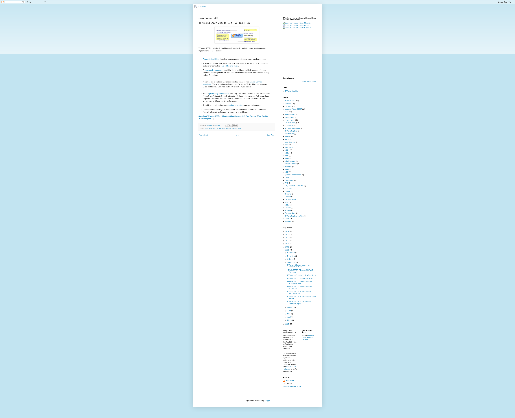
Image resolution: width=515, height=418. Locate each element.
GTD (286, 112)
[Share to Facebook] (233, 125)
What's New (289, 134)
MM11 (287, 153)
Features (288, 104)
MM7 (287, 156)
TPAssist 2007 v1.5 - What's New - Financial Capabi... (299, 303)
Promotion (289, 189)
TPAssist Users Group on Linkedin (308, 337)
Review (287, 191)
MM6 (287, 169)
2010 (287, 244)
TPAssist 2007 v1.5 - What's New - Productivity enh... (299, 282)
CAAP (287, 178)
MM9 (287, 172)
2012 (287, 238)
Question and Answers (293, 175)
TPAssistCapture (291, 131)
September (291, 262)
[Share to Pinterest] (236, 125)
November (291, 256)
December (291, 253)
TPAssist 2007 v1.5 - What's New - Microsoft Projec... (299, 292)
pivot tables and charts (229, 66)
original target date (236, 105)
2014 (287, 231)
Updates (222, 128)
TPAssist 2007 (213, 128)
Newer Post (203, 135)
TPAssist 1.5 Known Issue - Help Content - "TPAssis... (298, 266)
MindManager (290, 161)
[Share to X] (231, 125)
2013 (287, 234)
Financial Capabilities (211, 59)
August (290, 308)
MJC (286, 202)
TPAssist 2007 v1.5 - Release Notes (300, 278)
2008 (287, 250)
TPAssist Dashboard (292, 128)
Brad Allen (290, 381)
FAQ (286, 183)
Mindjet (287, 136)
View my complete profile (292, 386)
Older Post (270, 135)
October (290, 259)
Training (288, 194)
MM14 (287, 205)
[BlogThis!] (228, 125)
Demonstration (290, 199)
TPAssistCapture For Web (294, 216)
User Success (290, 142)
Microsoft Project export (214, 70)
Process (288, 210)
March (289, 320)
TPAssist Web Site (291, 91)
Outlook (288, 208)
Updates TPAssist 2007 (233, 128)
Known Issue (289, 120)
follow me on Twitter (309, 81)
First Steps (289, 147)
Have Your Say (290, 123)
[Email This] (226, 125)
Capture (288, 197)
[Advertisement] (300, 56)
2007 (287, 324)
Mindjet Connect (291, 164)
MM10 (287, 150)
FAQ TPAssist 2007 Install (294, 186)
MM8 (287, 158)
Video (287, 219)
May (289, 314)
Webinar (288, 221)
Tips (286, 139)
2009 (287, 247)
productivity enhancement (219, 94)
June (289, 311)
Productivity (289, 126)
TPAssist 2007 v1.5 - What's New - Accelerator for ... (299, 287)
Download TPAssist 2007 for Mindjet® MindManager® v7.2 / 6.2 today (227, 116)
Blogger (267, 401)
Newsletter (289, 117)
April (289, 317)
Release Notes (290, 213)
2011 (287, 241)
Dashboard (289, 180)
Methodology (290, 115)
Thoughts (288, 167)
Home (237, 135)
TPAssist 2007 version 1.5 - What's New (301, 275)
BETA (206, 128)
